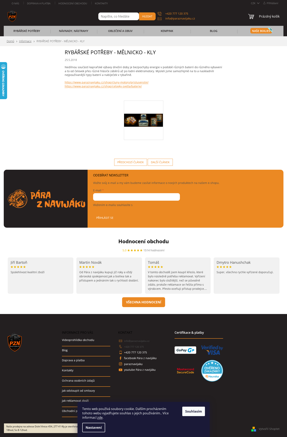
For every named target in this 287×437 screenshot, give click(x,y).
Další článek (160, 162)
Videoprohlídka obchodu (78, 340)
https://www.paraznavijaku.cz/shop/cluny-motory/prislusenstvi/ (107, 82)
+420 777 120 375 (134, 346)
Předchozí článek (130, 162)
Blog (65, 350)
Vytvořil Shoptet (269, 428)
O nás (15, 3)
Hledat (147, 16)
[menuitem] (27, 32)
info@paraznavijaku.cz (137, 341)
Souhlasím (193, 411)
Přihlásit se (104, 218)
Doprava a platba (38, 3)
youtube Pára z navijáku (140, 370)
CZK (253, 3)
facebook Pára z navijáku (140, 358)
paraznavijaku (133, 364)
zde (100, 417)
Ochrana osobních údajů (78, 380)
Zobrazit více (143, 302)
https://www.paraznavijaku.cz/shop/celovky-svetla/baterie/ (103, 86)
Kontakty (101, 3)
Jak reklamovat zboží (75, 401)
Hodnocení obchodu (72, 3)
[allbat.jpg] (143, 107)
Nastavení (94, 427)
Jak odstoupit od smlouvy (78, 390)
